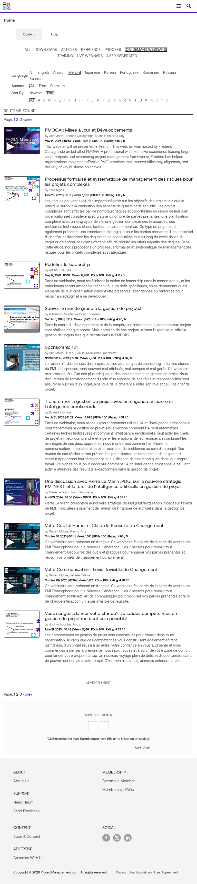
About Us (21, 780)
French (74, 72)
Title (49, 93)
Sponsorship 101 (61, 347)
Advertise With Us (28, 857)
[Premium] (22, 140)
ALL (28, 49)
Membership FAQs (118, 789)
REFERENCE (91, 49)
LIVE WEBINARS (90, 55)
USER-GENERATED (122, 55)
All (31, 72)
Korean (110, 72)
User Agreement (166, 872)
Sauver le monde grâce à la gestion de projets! (93, 308)
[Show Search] (189, 6)
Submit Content (26, 836)
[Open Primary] (178, 6)
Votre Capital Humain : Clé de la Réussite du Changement (104, 525)
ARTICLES (69, 49)
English (43, 72)
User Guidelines (140, 872)
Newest (35, 93)
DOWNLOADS (46, 49)
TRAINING (65, 55)
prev (28, 119)
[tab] (29, 34)
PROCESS (113, 49)
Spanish (36, 78)
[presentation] (29, 34)
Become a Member (118, 780)
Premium (57, 86)
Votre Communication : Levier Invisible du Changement (101, 569)
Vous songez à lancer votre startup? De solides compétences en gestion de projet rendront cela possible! (111, 615)
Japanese (92, 72)
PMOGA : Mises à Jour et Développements (88, 130)
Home (9, 19)
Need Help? (23, 802)
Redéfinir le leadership (67, 264)
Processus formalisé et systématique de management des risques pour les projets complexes (119, 181)
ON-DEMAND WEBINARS (146, 49)
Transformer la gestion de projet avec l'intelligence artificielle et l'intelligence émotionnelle (109, 403)
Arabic (58, 72)
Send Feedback (26, 810)
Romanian (151, 72)
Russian (169, 72)
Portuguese (129, 72)
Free (42, 86)
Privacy (121, 872)
